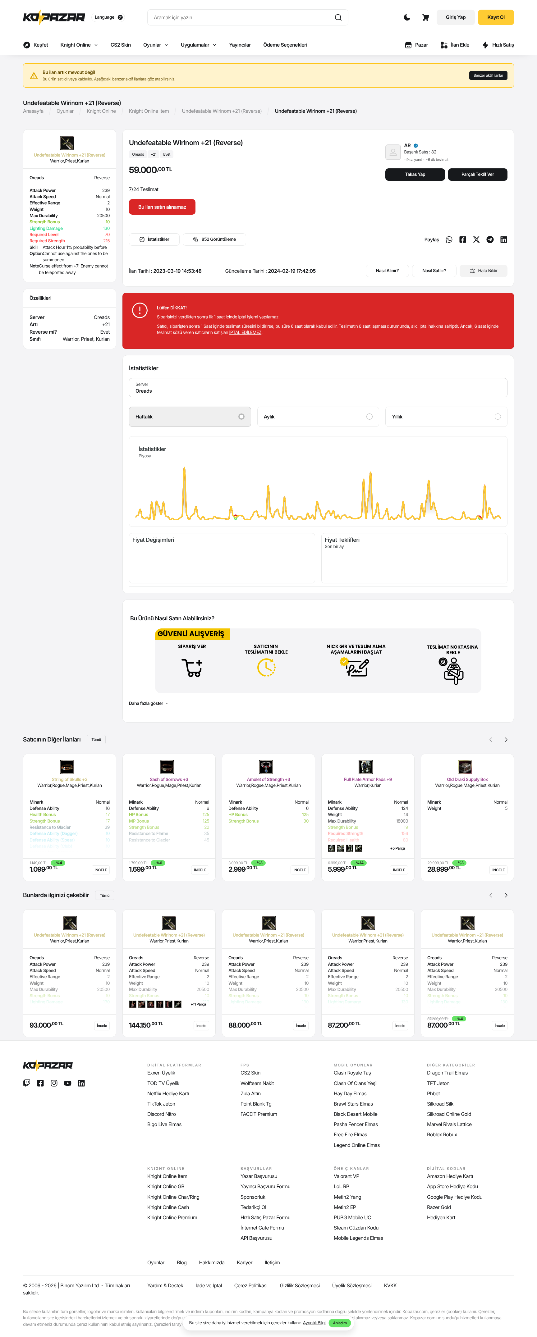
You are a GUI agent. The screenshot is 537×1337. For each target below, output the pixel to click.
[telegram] (490, 239)
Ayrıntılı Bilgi (314, 1323)
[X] (476, 239)
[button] (506, 739)
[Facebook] (462, 239)
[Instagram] (54, 1083)
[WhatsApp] (449, 239)
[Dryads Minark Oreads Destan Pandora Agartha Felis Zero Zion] (318, 387)
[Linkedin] (503, 239)
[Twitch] (26, 1083)
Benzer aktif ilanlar (488, 75)
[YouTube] (67, 1083)
